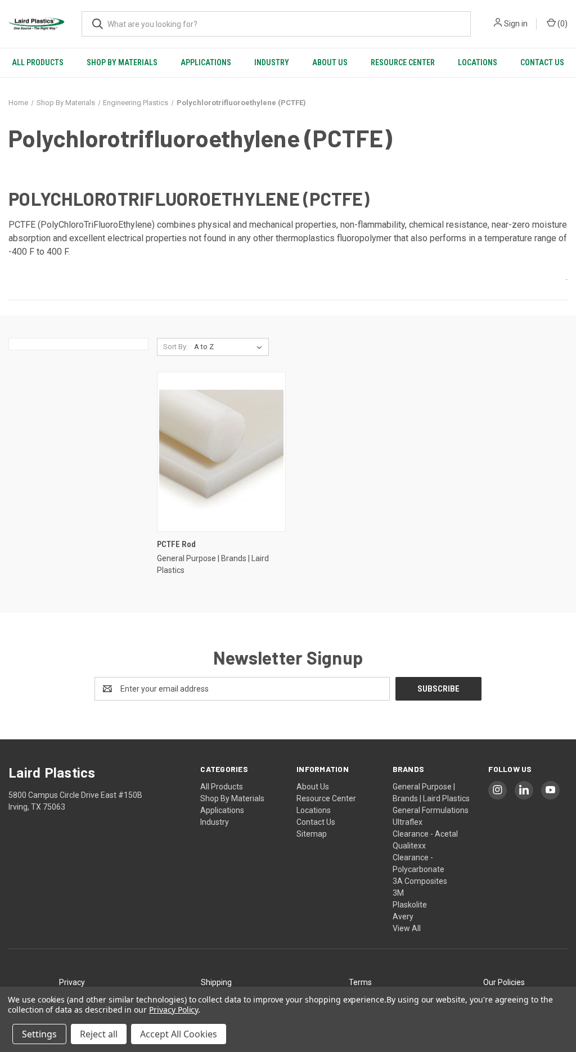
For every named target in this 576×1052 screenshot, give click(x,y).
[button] (72, 983)
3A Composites (420, 881)
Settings (39, 1034)
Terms (360, 982)
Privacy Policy (173, 1009)
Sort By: (175, 346)
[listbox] (230, 346)
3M (398, 892)
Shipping (216, 982)
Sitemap (311, 833)
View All (407, 928)
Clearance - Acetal (425, 833)
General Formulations (431, 810)
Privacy (72, 982)
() (562, 23)
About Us (330, 62)
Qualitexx (409, 845)
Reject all (99, 1034)
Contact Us (542, 62)
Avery (403, 916)
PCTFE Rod (176, 544)
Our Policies (504, 982)
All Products (38, 62)
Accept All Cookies (178, 1034)
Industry (271, 62)
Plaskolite (410, 904)
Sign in (516, 23)
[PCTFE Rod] (221, 452)
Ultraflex (407, 822)
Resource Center (403, 62)
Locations (477, 62)
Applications (206, 62)
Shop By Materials (122, 62)
